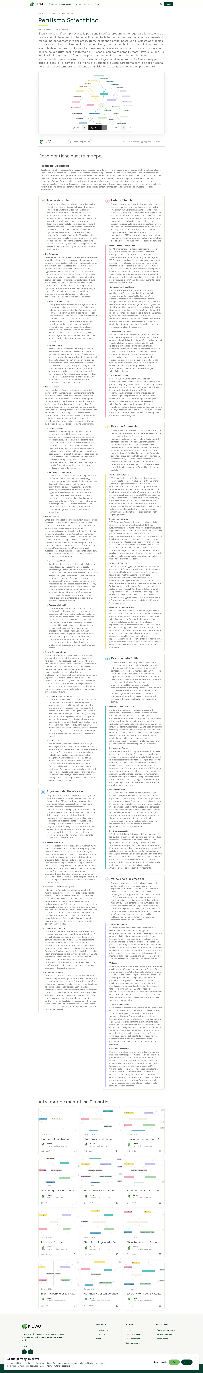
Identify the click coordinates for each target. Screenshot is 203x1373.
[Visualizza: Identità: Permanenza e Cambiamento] (59, 1285)
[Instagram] (24, 1352)
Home (40, 13)
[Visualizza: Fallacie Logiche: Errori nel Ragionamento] (144, 1182)
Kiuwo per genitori (133, 1343)
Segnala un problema (81, 142)
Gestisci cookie (162, 1339)
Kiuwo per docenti (133, 1339)
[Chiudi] (195, 1357)
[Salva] (74, 1151)
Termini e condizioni (164, 1334)
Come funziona (102, 1330)
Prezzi (97, 4)
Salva (116, 127)
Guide (78, 4)
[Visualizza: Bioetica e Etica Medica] (59, 1131)
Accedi (168, 4)
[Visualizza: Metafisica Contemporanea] (101, 1285)
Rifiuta (174, 1362)
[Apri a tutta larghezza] (159, 129)
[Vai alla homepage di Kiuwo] (31, 1326)
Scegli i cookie (160, 1362)
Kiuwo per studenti (133, 1334)
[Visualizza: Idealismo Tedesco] (59, 1234)
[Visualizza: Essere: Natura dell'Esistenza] (144, 1285)
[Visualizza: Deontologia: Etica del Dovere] (59, 1182)
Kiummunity (87, 4)
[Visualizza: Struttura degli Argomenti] (101, 1131)
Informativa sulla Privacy (165, 1330)
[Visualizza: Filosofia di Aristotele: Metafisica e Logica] (101, 1182)
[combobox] (161, 4)
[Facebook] (30, 1352)
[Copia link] (130, 127)
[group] (101, 105)
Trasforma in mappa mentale (60, 4)
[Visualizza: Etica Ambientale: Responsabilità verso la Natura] (144, 1234)
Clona (96, 127)
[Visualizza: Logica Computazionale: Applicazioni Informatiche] (144, 1131)
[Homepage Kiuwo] (37, 4)
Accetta (187, 1362)
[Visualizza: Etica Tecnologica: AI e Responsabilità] (101, 1234)
